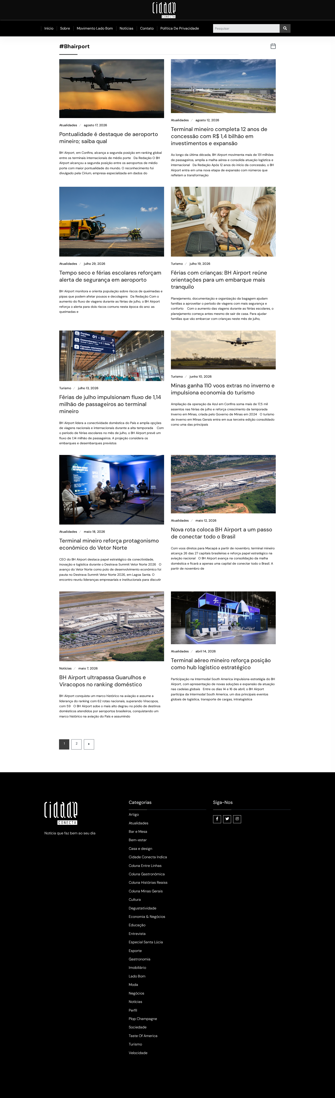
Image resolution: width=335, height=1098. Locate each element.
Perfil (133, 1010)
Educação (137, 925)
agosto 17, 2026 (95, 125)
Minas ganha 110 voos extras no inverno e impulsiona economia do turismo (223, 389)
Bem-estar (138, 840)
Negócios (136, 993)
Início (48, 28)
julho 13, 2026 (88, 388)
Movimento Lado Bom (95, 28)
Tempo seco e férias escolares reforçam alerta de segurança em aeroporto (110, 276)
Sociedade (138, 1027)
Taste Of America (143, 1035)
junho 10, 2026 (201, 377)
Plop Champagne (143, 1018)
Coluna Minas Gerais (146, 891)
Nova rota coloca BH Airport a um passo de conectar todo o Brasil (221, 533)
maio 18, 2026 (94, 532)
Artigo (134, 814)
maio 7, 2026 (88, 668)
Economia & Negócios (147, 916)
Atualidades (68, 125)
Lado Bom (137, 976)
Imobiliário (137, 967)
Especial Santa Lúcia (146, 942)
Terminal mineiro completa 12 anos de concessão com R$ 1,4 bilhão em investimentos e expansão (219, 136)
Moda (133, 984)
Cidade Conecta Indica (148, 857)
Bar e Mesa (138, 831)
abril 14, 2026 (206, 651)
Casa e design (140, 848)
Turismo (177, 264)
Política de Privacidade (179, 28)
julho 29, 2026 (94, 264)
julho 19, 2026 (200, 264)
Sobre (65, 28)
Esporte (135, 950)
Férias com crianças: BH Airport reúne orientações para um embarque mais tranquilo (219, 279)
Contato (147, 28)
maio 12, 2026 (206, 520)
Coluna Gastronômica (147, 874)
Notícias (126, 28)
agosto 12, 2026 (207, 120)
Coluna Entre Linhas (145, 865)
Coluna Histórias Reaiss (148, 882)
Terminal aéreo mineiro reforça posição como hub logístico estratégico (221, 664)
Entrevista (137, 933)
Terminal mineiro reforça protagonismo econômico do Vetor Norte (109, 544)
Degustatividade (142, 908)
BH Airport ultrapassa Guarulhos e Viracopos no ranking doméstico (102, 681)
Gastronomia (139, 959)
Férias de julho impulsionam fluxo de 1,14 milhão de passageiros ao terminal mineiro (110, 404)
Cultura (135, 899)
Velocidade (138, 1052)
